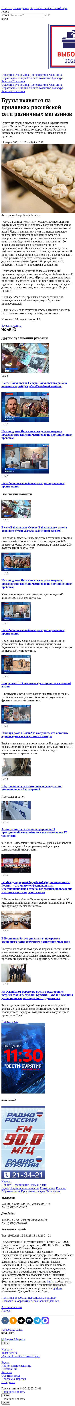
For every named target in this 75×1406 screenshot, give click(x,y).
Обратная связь (10, 1191)
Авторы (6, 1310)
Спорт (22, 78)
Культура (57, 78)
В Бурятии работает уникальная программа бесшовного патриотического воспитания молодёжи (35, 940)
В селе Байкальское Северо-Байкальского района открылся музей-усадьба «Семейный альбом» (34, 384)
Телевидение (21, 8)
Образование (9, 78)
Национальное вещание (24, 1188)
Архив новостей (11, 1307)
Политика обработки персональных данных (28, 1297)
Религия (6, 81)
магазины (15, 325)
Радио (5, 1188)
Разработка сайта (12, 1329)
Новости (6, 8)
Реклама (61, 1188)
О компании (47, 1188)
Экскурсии (53, 1191)
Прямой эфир (49, 8)
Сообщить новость (13, 1391)
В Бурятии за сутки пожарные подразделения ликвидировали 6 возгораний (31, 788)
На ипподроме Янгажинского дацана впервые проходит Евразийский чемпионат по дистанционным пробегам (36, 435)
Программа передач (33, 1191)
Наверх (6, 1181)
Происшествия (38, 74)
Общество (7, 74)
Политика (18, 81)
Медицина (55, 74)
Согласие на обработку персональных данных (30, 1301)
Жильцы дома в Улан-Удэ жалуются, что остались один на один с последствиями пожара (34, 734)
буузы (5, 325)
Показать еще (9, 1021)
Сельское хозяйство (39, 78)
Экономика (22, 74)
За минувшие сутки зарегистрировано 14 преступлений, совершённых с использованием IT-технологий (34, 832)
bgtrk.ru (51, 1281)
